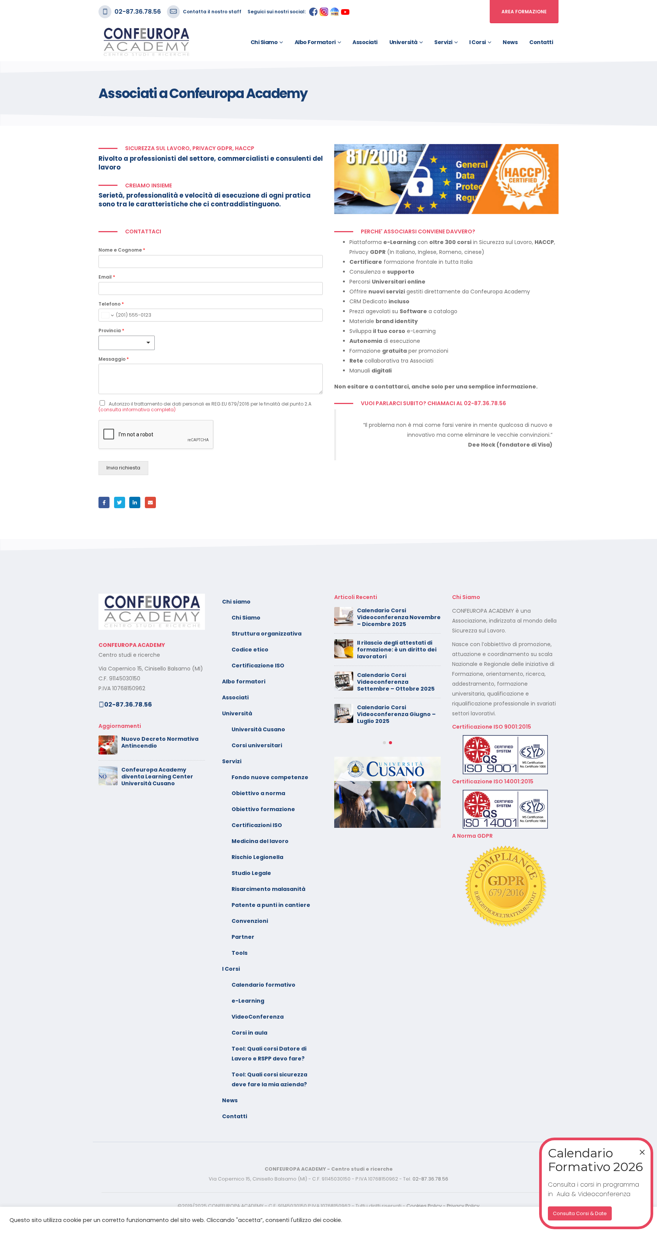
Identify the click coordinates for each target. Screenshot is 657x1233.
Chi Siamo (246, 617)
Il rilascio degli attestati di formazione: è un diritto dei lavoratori (396, 649)
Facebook (104, 502)
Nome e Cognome (121, 250)
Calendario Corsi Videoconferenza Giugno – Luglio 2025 (396, 714)
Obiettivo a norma (258, 793)
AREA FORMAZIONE (524, 11)
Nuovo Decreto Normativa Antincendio (159, 742)
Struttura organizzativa (267, 633)
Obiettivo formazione (263, 809)
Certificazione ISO (258, 665)
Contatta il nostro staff (212, 11)
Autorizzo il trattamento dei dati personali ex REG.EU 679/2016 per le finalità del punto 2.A (204, 406)
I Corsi (477, 42)
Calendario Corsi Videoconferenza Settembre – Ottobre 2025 (396, 682)
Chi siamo (264, 42)
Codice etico (250, 649)
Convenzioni (250, 921)
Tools (240, 953)
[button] (384, 742)
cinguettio (119, 502)
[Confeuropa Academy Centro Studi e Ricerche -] (146, 42)
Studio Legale (251, 873)
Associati (365, 42)
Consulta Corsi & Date (580, 1213)
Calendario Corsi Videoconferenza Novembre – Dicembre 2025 (399, 617)
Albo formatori (315, 42)
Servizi (443, 42)
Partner (243, 937)
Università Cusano (258, 729)
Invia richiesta (123, 467)
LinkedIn (134, 502)
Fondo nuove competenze (270, 777)
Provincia (111, 331)
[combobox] (126, 343)
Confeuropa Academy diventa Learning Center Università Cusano (157, 776)
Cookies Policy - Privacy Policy (442, 1206)
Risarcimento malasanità (268, 889)
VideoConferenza (258, 1017)
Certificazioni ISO (257, 825)
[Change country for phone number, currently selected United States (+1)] (107, 315)
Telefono (111, 304)
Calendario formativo (263, 985)
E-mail (150, 502)
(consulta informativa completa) (137, 409)
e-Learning (248, 1001)
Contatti (541, 42)
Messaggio (113, 359)
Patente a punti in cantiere (271, 905)
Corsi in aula (249, 1032)
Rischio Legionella (257, 857)
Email (106, 277)
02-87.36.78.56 (137, 11)
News (510, 42)
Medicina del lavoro (260, 841)
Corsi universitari (257, 745)
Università (403, 42)
